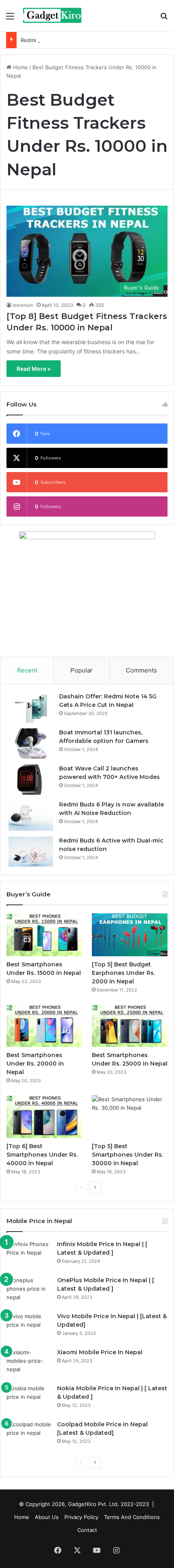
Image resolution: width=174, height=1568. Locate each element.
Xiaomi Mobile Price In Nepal (99, 1352)
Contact (87, 1530)
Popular (81, 670)
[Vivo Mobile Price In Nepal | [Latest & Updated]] (28, 1327)
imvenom (23, 305)
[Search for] (164, 19)
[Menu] (10, 19)
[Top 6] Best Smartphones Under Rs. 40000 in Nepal (42, 1154)
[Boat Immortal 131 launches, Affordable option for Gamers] (30, 743)
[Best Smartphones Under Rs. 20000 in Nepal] (44, 1025)
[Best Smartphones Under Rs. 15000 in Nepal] (44, 934)
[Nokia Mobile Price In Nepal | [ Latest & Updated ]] (28, 1399)
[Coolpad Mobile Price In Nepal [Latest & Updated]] (28, 1435)
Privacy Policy (81, 1517)
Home (19, 67)
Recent (27, 670)
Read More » (34, 368)
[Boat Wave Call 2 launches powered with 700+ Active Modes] (30, 779)
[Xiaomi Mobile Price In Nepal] (28, 1363)
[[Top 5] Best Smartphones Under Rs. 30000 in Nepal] (130, 1116)
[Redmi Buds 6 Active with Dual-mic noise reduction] (30, 851)
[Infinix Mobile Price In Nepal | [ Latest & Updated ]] (28, 1255)
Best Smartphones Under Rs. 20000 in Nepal (35, 1063)
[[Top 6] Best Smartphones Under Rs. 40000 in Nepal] (44, 1116)
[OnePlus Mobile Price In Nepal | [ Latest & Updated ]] (28, 1291)
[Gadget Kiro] (52, 16)
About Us (47, 1517)
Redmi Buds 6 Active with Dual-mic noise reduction (85, 40)
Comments (141, 670)
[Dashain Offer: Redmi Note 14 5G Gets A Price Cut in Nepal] (30, 707)
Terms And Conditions (132, 1517)
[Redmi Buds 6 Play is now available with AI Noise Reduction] (30, 815)
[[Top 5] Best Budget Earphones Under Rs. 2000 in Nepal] (130, 934)
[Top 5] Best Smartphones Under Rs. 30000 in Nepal (127, 1154)
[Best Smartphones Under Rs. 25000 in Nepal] (130, 1025)
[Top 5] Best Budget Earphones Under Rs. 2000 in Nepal (123, 973)
